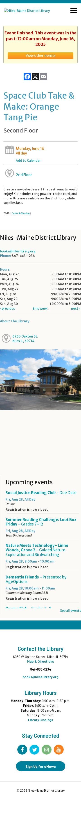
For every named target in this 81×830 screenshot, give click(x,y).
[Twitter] (34, 750)
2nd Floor (24, 174)
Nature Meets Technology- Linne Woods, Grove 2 (37, 550)
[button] (73, 11)
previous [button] (8, 309)
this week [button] (40, 309)
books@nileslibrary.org (18, 251)
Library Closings (40, 720)
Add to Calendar (28, 161)
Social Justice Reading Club (41, 492)
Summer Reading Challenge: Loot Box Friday (41, 522)
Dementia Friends (36, 579)
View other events (41, 55)
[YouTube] (59, 750)
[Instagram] (47, 750)
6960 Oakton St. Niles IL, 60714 (25, 338)
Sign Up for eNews (40, 766)
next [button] (75, 309)
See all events (70, 611)
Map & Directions (40, 661)
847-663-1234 (40, 669)
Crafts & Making (20, 213)
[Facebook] (22, 750)
